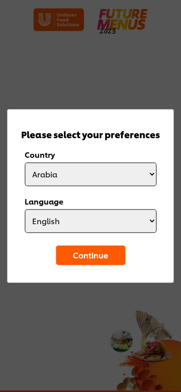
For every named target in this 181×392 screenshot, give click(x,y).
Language (44, 201)
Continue (90, 255)
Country (40, 154)
